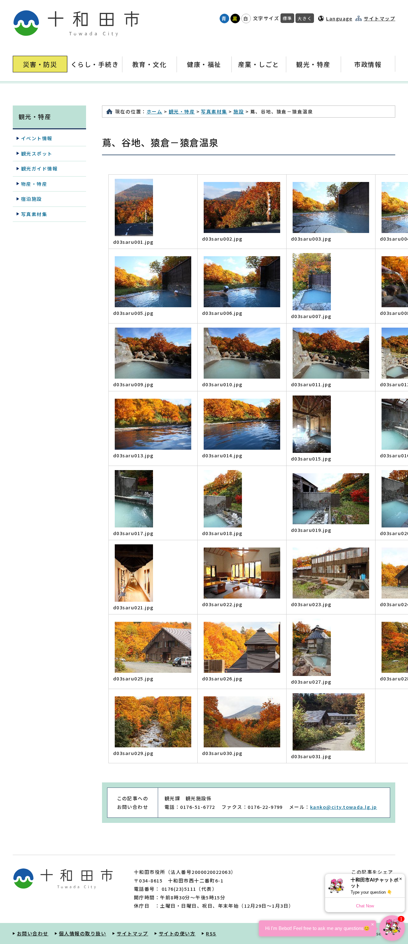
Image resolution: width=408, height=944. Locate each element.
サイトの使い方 (177, 933)
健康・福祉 (204, 64)
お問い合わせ (32, 933)
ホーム (154, 111)
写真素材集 (214, 111)
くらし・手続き (95, 64)
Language (339, 18)
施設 (238, 111)
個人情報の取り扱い (82, 933)
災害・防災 (40, 64)
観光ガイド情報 (39, 168)
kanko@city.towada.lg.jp (343, 806)
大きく (304, 18)
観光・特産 (313, 64)
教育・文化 (149, 64)
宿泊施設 (31, 198)
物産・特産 (34, 183)
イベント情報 (37, 138)
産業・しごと (258, 64)
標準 (287, 18)
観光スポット (37, 153)
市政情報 (368, 64)
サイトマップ (379, 18)
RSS (211, 933)
